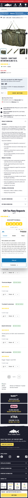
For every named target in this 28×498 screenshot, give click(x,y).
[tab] (14, 121)
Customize (13, 265)
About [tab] (23, 235)
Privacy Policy (10, 447)
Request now (6, 109)
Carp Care (8, 17)
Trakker (9, 66)
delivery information (18, 86)
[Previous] (1, 33)
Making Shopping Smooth (15, 13)
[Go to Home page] (8, 4)
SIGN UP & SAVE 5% (7, 444)
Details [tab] (14, 235)
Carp (4, 17)
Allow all (14, 260)
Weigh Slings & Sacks (17, 17)
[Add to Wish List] (26, 58)
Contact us (10, 117)
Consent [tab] (5, 235)
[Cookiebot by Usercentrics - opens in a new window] (20, 232)
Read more (6, 113)
